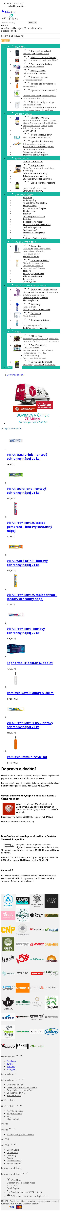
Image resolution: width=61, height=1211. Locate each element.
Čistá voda (32, 313)
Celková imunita (43, 137)
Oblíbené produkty (31, 355)
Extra (14, 332)
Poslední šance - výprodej (34, 353)
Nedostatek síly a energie (38, 102)
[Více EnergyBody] (23, 950)
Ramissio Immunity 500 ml (27, 757)
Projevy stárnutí (34, 70)
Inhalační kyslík (29, 307)
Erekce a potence (36, 66)
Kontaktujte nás (14, 1095)
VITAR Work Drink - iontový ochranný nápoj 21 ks (27, 563)
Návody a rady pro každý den (20, 1134)
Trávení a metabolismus (34, 152)
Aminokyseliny (29, 200)
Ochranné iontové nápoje (34, 144)
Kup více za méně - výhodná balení (38, 350)
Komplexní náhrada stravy (34, 188)
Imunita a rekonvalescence (39, 83)
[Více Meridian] (51, 965)
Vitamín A (27, 120)
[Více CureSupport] (23, 936)
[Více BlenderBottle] (37, 921)
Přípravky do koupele (32, 276)
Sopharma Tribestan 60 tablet (30, 663)
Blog (9, 367)
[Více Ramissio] (37, 1008)
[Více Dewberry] (37, 936)
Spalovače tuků (30, 230)
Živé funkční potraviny (33, 190)
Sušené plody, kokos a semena (37, 178)
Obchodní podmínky (16, 1092)
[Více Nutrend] (37, 979)
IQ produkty (50, 364)
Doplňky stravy (19, 113)
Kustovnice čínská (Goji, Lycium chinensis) (41, 341)
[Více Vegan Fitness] (8, 1037)
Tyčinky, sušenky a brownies (36, 238)
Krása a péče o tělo (21, 242)
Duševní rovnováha (31, 98)
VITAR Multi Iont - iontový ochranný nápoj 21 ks (26, 491)
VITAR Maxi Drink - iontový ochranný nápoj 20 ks (27, 457)
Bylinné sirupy (35, 168)
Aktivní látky (32, 336)
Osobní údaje (13, 1149)
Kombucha (53, 338)
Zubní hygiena (29, 281)
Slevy (9, 1116)
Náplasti (27, 270)
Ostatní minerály (37, 128)
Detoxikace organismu (32, 80)
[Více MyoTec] (8, 979)
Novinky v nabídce (15, 1111)
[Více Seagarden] (8, 1023)
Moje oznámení (14, 1163)
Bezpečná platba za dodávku (20, 1090)
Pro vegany (28, 364)
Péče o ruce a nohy (31, 254)
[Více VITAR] (51, 1037)
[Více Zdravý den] (37, 1052)
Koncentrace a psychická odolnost (38, 110)
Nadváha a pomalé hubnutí (39, 57)
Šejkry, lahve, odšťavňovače (40, 289)
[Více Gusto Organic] (8, 965)
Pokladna (5, 40)
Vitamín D (54, 120)
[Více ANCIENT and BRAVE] (51, 907)
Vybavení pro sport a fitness (26, 285)
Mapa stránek (13, 1119)
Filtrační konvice (30, 316)
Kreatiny (27, 213)
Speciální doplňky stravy (38, 141)
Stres (43, 98)
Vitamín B (36, 120)
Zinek (50, 125)
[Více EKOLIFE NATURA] (8, 950)
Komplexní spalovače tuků (34, 60)
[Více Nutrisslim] (51, 979)
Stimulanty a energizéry (34, 232)
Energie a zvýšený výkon (33, 107)
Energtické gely (30, 205)
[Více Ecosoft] (51, 936)
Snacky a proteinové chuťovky (37, 224)
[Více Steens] (37, 1023)
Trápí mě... (16, 47)
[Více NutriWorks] (8, 994)
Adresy (10, 1158)
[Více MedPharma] (37, 965)
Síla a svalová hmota (32, 104)
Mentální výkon (49, 95)
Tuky (25, 235)
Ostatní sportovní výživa (34, 216)
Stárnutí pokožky (30, 73)
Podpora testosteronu (33, 221)
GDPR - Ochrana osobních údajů (22, 1087)
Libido (25, 66)
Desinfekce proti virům (33, 325)
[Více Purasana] (23, 1008)
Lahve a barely (37, 292)
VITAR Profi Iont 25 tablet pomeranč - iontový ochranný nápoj (29, 527)
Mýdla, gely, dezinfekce (33, 273)
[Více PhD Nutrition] (37, 994)
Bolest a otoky (42, 53)
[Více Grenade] (51, 950)
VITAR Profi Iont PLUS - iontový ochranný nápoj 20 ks (30, 725)
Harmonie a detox (35, 77)
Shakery (26, 292)
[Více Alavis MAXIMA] (23, 907)
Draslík (47, 123)
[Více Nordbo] (23, 979)
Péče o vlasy (28, 251)
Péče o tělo (39, 251)
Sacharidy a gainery (32, 227)
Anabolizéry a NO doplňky (35, 203)
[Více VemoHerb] (23, 1037)
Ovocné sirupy (48, 168)
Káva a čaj (28, 170)
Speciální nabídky (35, 345)
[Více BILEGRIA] (23, 921)
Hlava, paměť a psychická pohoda (38, 146)
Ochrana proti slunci (36, 260)
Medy (25, 168)
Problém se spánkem (32, 95)
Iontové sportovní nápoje (34, 208)
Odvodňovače (53, 60)
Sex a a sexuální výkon (37, 64)
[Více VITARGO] (8, 1052)
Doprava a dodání (15, 1084)
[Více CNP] (8, 936)
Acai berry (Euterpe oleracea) (35, 338)
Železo (26, 128)
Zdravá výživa (18, 158)
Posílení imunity (30, 86)
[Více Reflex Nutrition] (51, 1008)
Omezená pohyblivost (37, 51)
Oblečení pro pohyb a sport (35, 297)
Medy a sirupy (33, 165)
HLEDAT (32, 23)
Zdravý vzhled (29, 130)
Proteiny (27, 219)
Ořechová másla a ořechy (35, 173)
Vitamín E (27, 123)
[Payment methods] (15, 1208)
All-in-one (27, 197)
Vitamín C (45, 120)
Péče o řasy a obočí (42, 248)
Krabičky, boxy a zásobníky (35, 328)
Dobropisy (11, 1155)
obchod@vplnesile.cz (39, 1196)
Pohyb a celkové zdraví (37, 134)
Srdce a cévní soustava (33, 149)
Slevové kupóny (14, 1160)
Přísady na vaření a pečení (35, 176)
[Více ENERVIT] (37, 950)
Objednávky (12, 1152)
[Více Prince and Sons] (51, 994)
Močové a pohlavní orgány (35, 154)
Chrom (54, 123)
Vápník (44, 125)
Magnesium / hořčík (31, 125)
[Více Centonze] (51, 921)
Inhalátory (31, 304)
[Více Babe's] (8, 921)
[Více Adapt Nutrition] (8, 907)
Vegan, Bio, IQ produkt (37, 362)
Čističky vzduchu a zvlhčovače (36, 309)
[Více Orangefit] (23, 994)
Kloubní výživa (29, 53)
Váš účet (5, 1139)
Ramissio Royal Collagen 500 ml (30, 693)
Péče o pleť (28, 248)
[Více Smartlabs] (23, 1023)
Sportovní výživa (20, 194)
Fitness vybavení (30, 300)
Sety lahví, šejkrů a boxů (33, 295)
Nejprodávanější (14, 1113)
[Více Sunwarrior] (51, 1023)
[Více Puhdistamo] (8, 1008)
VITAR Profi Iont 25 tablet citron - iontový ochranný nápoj (32, 597)
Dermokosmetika (31, 256)
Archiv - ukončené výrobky (34, 358)
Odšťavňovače (51, 292)
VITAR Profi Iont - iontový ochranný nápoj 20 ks (26, 631)
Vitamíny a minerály (36, 117)
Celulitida (43, 73)
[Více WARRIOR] (23, 1052)
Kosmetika (32, 246)
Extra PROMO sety (31, 347)
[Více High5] (23, 965)
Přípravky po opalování (33, 265)
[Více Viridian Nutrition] (37, 1037)
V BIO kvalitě (39, 364)
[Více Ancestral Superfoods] (37, 907)
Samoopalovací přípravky (34, 268)
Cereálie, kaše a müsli (33, 161)
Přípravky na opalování (33, 263)
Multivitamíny (37, 123)
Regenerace (50, 107)
